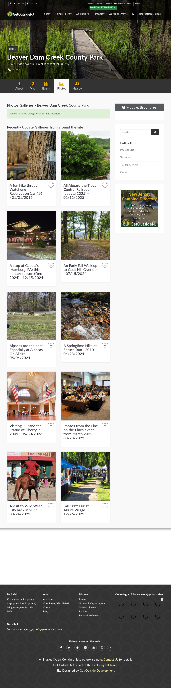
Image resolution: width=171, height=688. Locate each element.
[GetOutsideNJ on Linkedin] (36, 4)
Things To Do (62, 14)
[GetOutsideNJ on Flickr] (23, 4)
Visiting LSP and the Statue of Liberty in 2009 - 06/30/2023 (26, 430)
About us (48, 599)
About (108, 4)
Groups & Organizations (92, 603)
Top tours (125, 157)
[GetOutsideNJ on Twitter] (14, 4)
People (99, 14)
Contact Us (111, 659)
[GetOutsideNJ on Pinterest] (19, 4)
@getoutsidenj (154, 594)
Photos (91, 4)
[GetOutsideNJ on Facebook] (10, 4)
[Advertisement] (85, 556)
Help (12, 49)
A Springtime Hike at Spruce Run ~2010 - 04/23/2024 (80, 350)
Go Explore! (83, 14)
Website (15, 70)
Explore (83, 611)
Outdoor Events (118, 14)
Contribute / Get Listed (56, 603)
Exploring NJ (100, 665)
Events (123, 172)
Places (45, 14)
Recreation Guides (150, 14)
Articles (100, 4)
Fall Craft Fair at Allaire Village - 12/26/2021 (76, 510)
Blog (45, 611)
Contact (140, 4)
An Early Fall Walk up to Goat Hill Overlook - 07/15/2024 (81, 270)
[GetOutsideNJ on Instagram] (32, 4)
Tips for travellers (129, 165)
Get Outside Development (97, 670)
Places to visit (127, 150)
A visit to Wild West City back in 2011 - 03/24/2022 (26, 510)
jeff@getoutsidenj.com (49, 629)
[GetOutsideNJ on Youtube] (27, 4)
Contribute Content (124, 4)
